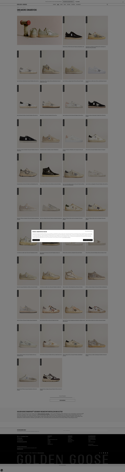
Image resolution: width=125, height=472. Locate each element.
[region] (62, 236)
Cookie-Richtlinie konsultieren (66, 237)
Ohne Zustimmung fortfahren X (89, 231)
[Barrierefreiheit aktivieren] (2, 470)
